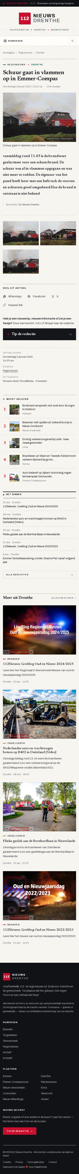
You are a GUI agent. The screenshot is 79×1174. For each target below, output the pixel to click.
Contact (53, 1162)
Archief (7, 1052)
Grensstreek (10, 1041)
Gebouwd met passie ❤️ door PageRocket (25, 1167)
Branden (8, 1029)
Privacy (19, 1162)
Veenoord (46, 1093)
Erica (44, 1087)
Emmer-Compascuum (15, 1082)
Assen (45, 1099)
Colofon (7, 1162)
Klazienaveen (49, 1082)
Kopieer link (15, 305)
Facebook (39, 296)
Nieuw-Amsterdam (14, 1087)
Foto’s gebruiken (35, 1162)
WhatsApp (14, 296)
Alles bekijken (63, 598)
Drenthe (40, 52)
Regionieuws (25, 52)
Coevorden (9, 1093)
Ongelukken (10, 1035)
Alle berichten (39, 574)
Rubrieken (15, 41)
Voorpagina (9, 52)
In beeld (7, 1058)
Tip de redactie (20, 1131)
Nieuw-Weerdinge (13, 1099)
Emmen (7, 1076)
